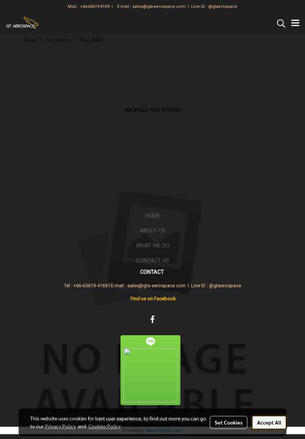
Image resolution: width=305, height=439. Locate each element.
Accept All (269, 422)
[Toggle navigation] (295, 23)
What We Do (152, 245)
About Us (153, 230)
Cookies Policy (105, 426)
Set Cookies (229, 422)
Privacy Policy (60, 426)
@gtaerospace (222, 6)
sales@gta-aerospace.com (159, 6)
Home (152, 215)
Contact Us (152, 260)
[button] (278, 23)
